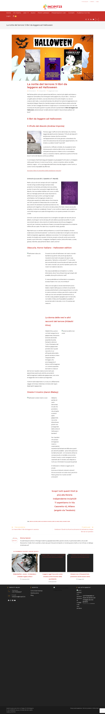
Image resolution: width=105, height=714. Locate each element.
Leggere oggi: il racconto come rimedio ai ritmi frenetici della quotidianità (52, 576)
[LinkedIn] (12, 600)
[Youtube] (15, 600)
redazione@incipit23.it (18, 596)
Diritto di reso (96, 708)
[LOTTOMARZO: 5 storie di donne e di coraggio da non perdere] (79, 599)
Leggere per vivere (53, 91)
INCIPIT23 (13, 711)
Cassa (97, 1)
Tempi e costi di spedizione (76, 708)
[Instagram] (10, 600)
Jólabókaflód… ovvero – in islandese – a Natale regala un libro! (25, 575)
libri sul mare (55, 521)
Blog (32, 595)
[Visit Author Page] (15, 540)
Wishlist (92, 1)
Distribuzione (35, 593)
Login (8, 16)
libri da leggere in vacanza (45, 521)
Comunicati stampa (36, 590)
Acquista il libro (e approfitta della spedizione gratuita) (44, 170)
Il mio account (85, 1)
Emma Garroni (32, 91)
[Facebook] (8, 600)
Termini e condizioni (87, 708)
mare (60, 521)
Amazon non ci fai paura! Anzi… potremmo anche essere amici (80, 575)
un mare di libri (66, 521)
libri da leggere (34, 521)
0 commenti (92, 603)
